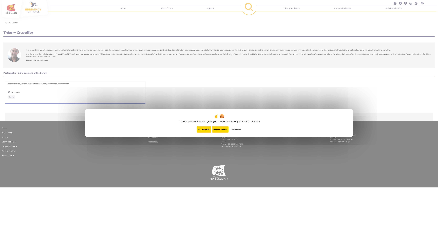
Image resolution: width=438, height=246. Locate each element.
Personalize (236, 129)
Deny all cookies (220, 129)
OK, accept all (204, 129)
